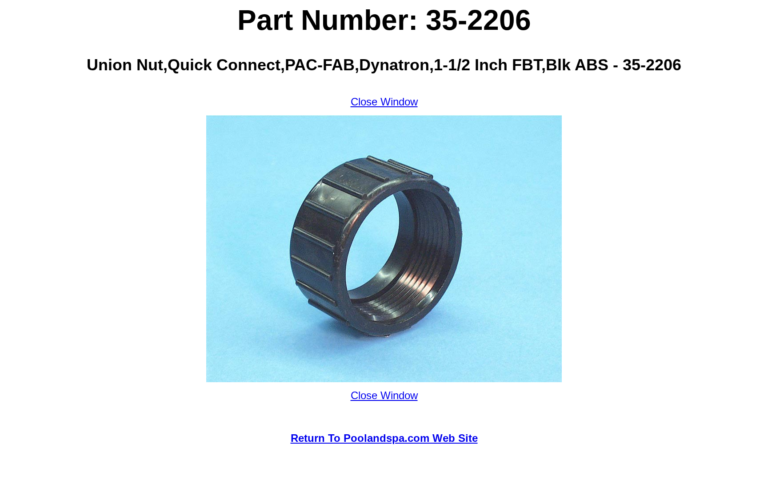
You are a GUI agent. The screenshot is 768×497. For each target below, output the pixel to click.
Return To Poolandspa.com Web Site (384, 438)
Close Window (384, 102)
